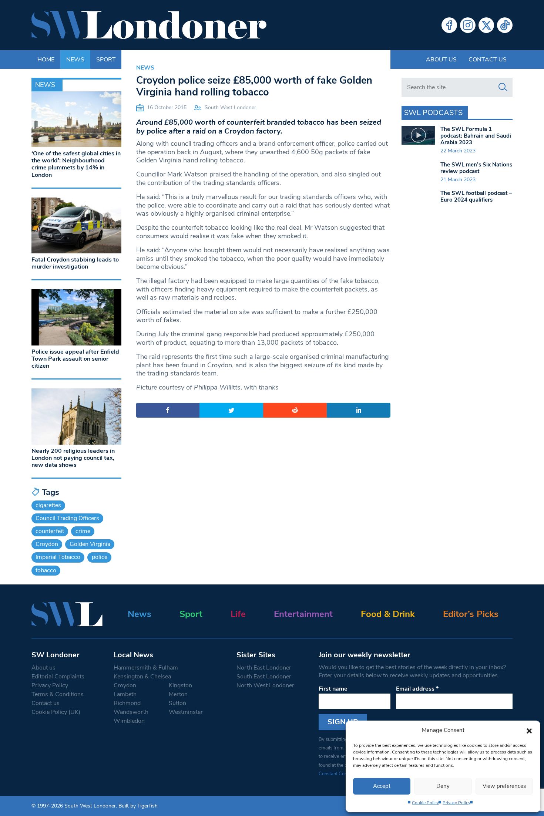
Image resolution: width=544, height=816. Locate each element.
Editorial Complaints (57, 676)
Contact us (488, 59)
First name (333, 689)
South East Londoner (263, 676)
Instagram (468, 25)
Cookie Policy (425, 803)
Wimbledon (129, 721)
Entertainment (303, 614)
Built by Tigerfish (138, 805)
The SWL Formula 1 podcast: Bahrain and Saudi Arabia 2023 (475, 135)
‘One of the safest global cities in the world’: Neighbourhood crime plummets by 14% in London (76, 164)
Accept (381, 786)
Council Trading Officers (67, 518)
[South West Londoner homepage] (148, 25)
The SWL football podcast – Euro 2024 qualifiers (476, 196)
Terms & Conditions (57, 694)
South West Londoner (230, 107)
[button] (529, 730)
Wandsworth (131, 712)
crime (82, 531)
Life (238, 614)
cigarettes (48, 505)
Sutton (177, 703)
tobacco (46, 570)
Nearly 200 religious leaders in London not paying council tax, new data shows (73, 458)
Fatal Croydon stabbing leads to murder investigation (75, 263)
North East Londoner (263, 668)
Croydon (47, 544)
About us (441, 59)
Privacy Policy (456, 803)
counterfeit (50, 531)
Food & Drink (388, 614)
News (145, 68)
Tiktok (505, 25)
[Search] (503, 87)
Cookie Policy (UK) (55, 712)
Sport (190, 614)
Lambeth (125, 694)
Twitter (486, 25)
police (99, 557)
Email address (417, 689)
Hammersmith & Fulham (146, 668)
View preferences (504, 786)
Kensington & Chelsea (142, 676)
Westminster (186, 712)
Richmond (127, 703)
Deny (443, 786)
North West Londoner (265, 685)
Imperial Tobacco (58, 557)
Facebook (449, 25)
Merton (178, 694)
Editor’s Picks (470, 614)
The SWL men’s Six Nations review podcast (476, 168)
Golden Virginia (90, 544)
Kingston (180, 685)
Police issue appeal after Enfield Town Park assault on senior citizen (75, 359)
